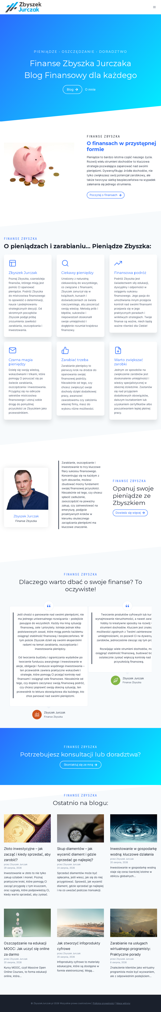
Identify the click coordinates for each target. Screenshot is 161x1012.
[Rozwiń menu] (154, 7)
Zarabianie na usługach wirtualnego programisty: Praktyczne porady (130, 948)
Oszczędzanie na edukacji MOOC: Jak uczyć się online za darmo (26, 948)
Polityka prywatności (103, 1003)
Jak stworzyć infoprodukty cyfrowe (78, 946)
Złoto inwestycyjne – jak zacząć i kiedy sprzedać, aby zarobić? (27, 854)
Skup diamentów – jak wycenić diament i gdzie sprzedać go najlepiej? (76, 854)
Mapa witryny (123, 1003)
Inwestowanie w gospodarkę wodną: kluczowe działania (133, 851)
